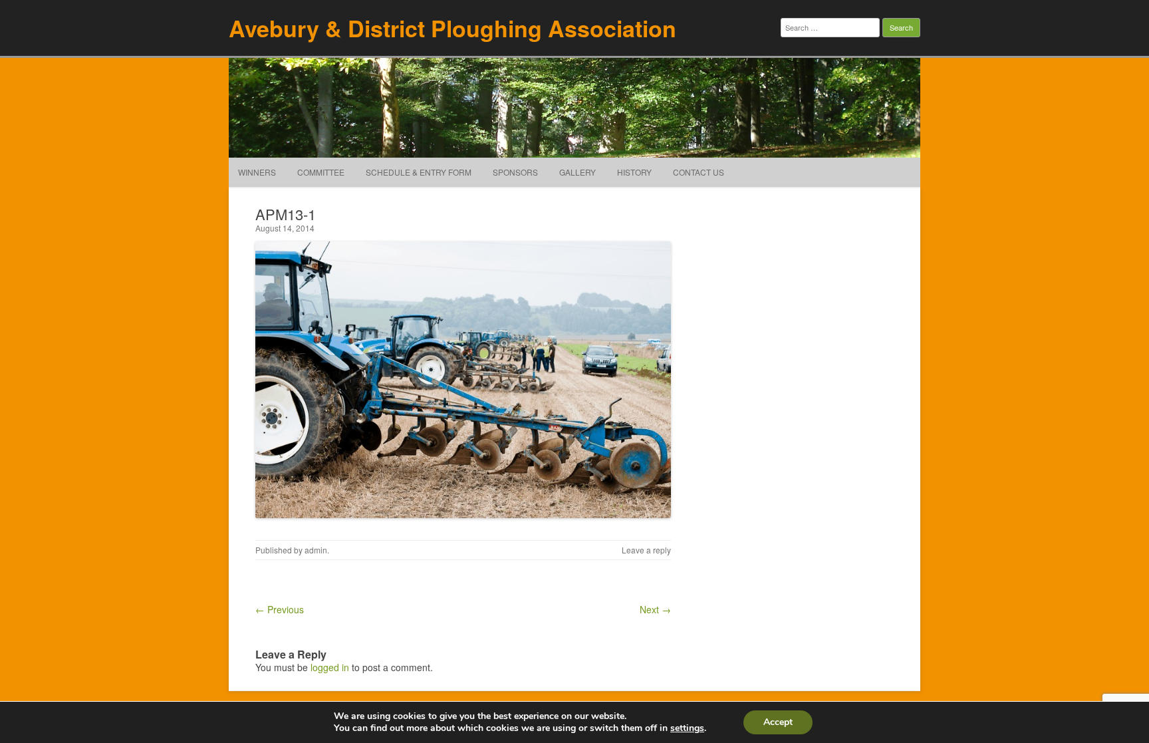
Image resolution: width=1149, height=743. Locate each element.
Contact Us (698, 172)
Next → (655, 609)
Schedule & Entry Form (418, 172)
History (634, 172)
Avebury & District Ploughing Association (452, 28)
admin (316, 549)
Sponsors (515, 172)
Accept (778, 722)
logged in (330, 667)
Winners (257, 172)
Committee (320, 172)
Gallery (577, 172)
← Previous (279, 609)
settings (687, 728)
